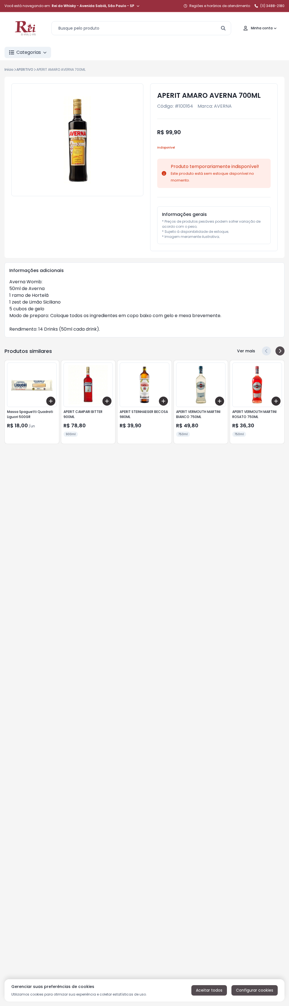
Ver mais (246, 351)
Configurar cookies (254, 990)
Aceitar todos (209, 990)
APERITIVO (24, 69)
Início (9, 69)
